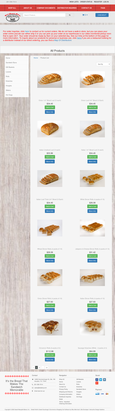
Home (8, 58)
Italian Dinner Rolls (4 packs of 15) (92, 298)
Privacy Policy (63, 389)
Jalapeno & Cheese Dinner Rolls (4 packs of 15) (92, 249)
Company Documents (46, 8)
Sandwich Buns (11, 62)
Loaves (8, 72)
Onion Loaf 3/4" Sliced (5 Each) (92, 100)
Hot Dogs (9, 95)
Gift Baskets (10, 67)
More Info (49, 112)
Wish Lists (74, 2)
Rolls (7, 76)
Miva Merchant (76, 409)
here (27, 31)
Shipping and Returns (66, 392)
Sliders (8, 90)
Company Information (65, 394)
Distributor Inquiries (66, 8)
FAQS (103, 8)
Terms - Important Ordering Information (65, 402)
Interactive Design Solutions (96, 409)
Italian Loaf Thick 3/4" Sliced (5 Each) (49, 199)
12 (46, 367)
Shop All (12, 8)
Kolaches (9, 81)
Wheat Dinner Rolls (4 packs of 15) (49, 249)
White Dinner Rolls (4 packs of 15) (92, 199)
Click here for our (39, 391)
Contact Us (86, 8)
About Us (28, 8)
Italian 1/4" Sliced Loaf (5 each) (92, 150)
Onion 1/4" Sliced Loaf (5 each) (50, 100)
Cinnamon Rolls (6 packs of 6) (50, 348)
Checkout (102, 15)
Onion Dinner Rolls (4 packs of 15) (50, 298)
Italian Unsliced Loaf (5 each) (49, 150)
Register (98, 2)
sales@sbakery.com (40, 388)
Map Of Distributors (63, 40)
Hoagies (9, 85)
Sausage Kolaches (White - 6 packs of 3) (92, 348)
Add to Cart (50, 107)
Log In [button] (106, 2)
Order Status (86, 2)
